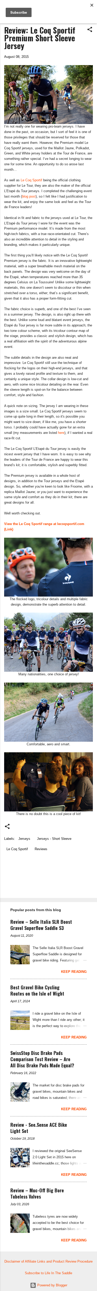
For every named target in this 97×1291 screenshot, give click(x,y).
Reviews (41, 849)
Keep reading (74, 972)
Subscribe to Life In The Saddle (48, 1273)
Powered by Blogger (51, 1285)
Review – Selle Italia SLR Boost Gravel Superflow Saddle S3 (41, 924)
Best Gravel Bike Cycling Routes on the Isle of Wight (37, 990)
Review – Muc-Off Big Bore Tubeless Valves (37, 1193)
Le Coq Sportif (31, 180)
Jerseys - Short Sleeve (54, 839)
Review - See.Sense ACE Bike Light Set (38, 1127)
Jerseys (24, 839)
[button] (90, 29)
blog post (29, 196)
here (61, 433)
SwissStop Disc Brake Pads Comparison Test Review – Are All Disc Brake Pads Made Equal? (42, 1059)
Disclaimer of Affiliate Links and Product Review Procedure (48, 1261)
